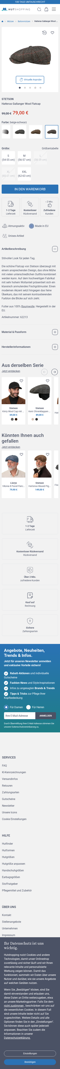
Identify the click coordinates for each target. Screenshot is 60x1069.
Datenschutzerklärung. (17, 1037)
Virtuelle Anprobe (33, 79)
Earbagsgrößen (11, 877)
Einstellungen (30, 1053)
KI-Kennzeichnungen (14, 772)
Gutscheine (8, 799)
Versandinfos (10, 779)
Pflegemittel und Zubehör (17, 890)
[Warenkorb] (46, 9)
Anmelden (46, 715)
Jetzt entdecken (11, 371)
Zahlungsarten (10, 792)
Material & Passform (14, 332)
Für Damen (16, 707)
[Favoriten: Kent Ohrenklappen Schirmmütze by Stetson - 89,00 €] (47, 381)
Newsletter (8, 805)
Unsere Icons (9, 812)
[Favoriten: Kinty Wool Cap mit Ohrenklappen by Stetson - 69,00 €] (21, 381)
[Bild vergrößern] (30, 55)
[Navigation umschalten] (54, 9)
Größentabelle (50, 148)
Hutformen (8, 850)
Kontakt (6, 915)
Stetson (8, 99)
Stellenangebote (11, 921)
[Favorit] (52, 32)
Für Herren (38, 707)
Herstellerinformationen (16, 346)
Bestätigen (30, 1062)
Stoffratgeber (10, 883)
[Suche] (39, 9)
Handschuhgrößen (13, 870)
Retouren (7, 785)
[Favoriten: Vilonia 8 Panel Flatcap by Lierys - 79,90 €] (21, 455)
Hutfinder (7, 843)
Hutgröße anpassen (13, 863)
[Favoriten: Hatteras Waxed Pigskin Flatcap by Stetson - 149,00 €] (47, 455)
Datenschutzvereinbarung (24, 727)
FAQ (4, 765)
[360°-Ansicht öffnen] (44, 32)
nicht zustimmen (14, 1005)
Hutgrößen (8, 857)
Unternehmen (10, 928)
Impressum (8, 935)
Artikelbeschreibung (14, 248)
